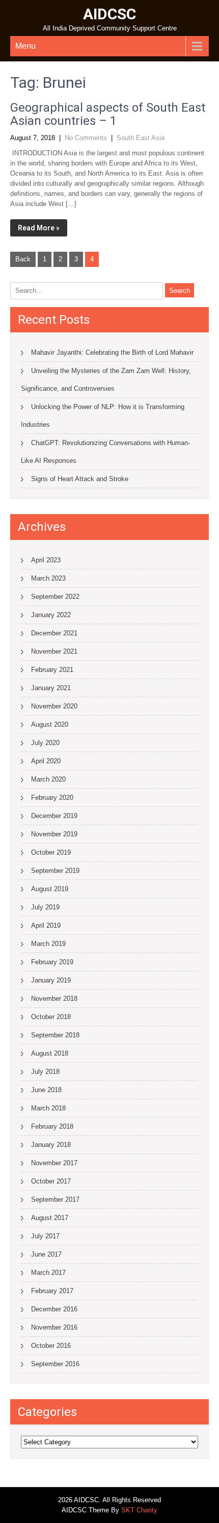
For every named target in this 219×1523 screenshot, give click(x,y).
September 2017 (55, 1199)
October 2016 (51, 1345)
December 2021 (54, 633)
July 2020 (45, 743)
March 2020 (48, 779)
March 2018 (48, 1108)
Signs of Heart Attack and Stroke (79, 479)
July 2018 (45, 1071)
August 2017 (49, 1218)
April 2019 (46, 925)
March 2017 (48, 1272)
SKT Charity (139, 1510)
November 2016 (54, 1327)
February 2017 (52, 1291)
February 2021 (52, 669)
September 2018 (55, 1035)
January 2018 (51, 1144)
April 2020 (46, 761)
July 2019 (45, 907)
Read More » (39, 228)
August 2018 (49, 1053)
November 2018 (54, 998)
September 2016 (55, 1364)
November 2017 (54, 1163)
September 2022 (55, 596)
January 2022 (51, 615)
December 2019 (54, 816)
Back (23, 259)
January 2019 (51, 980)
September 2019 (55, 870)
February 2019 (52, 962)
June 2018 (46, 1090)
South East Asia (141, 138)
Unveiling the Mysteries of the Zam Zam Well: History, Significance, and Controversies (106, 379)
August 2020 (49, 724)
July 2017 (45, 1236)
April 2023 (46, 560)
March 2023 (48, 578)
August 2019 (49, 889)
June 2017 (46, 1254)
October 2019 (51, 852)
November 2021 (54, 651)
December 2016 (54, 1309)
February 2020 (52, 797)
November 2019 (54, 834)
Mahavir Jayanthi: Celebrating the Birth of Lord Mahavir (112, 352)
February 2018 (52, 1126)
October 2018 (51, 1017)
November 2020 (54, 706)
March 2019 (48, 943)
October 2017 (51, 1181)
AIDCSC (109, 14)
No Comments (86, 138)
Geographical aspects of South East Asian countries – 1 (107, 114)
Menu (25, 46)
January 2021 (51, 688)
